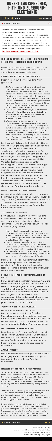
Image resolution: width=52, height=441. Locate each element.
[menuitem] (7, 18)
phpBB (24, 430)
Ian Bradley (46, 428)
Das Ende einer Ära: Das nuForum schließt (20, 51)
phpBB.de (47, 432)
